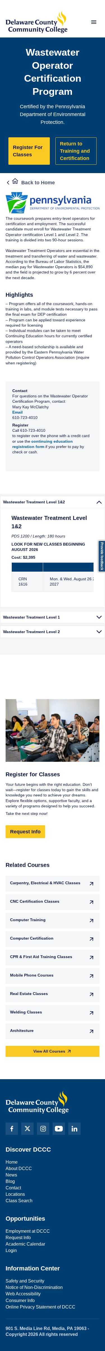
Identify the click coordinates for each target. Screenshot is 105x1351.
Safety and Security (25, 1281)
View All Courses (49, 1051)
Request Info (25, 831)
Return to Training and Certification (75, 151)
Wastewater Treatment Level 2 (31, 631)
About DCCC (19, 1168)
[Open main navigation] (93, 22)
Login (11, 1250)
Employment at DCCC (28, 1231)
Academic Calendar (25, 1244)
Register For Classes (28, 151)
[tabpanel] (52, 558)
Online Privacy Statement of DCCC (40, 1307)
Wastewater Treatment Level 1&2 (34, 502)
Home (12, 1162)
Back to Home (38, 182)
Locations (15, 1194)
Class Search (19, 1200)
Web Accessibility (23, 1293)
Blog (10, 1181)
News (11, 1175)
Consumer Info (20, 1300)
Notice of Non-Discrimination (34, 1287)
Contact (13, 1187)
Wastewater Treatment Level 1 (31, 617)
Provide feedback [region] (102, 556)
